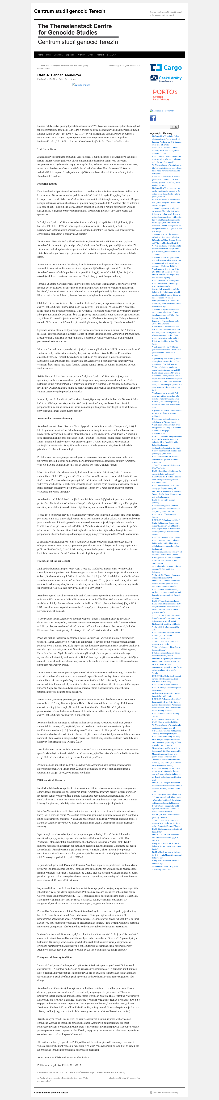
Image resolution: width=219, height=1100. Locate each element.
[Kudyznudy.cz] (162, 110)
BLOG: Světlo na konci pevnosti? (165, 684)
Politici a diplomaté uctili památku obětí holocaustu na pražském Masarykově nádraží (166, 546)
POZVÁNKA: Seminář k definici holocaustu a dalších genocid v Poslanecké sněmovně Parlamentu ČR (166, 583)
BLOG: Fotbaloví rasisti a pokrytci (165, 600)
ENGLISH (111, 54)
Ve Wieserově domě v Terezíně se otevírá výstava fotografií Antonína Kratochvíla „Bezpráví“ (166, 202)
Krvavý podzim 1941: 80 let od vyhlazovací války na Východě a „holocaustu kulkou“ (166, 560)
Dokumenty (72, 1072)
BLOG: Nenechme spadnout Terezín (166, 632)
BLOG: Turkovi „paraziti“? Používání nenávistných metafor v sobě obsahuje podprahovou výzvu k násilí (166, 159)
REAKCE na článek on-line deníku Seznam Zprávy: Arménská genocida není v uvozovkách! (167, 479)
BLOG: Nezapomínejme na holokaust (166, 794)
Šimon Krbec (70, 79)
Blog (48, 54)
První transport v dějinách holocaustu (166, 739)
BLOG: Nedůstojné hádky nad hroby (166, 736)
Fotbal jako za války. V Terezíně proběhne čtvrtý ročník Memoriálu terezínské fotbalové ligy (167, 303)
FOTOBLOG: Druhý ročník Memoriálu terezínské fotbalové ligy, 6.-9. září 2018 (166, 837)
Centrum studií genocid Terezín (69, 10)
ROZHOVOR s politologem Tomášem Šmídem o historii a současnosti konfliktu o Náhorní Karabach (166, 661)
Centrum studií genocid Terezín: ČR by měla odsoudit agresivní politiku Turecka (167, 670)
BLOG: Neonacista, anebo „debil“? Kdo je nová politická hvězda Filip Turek (165, 341)
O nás (90, 54)
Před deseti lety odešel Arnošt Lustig (166, 624)
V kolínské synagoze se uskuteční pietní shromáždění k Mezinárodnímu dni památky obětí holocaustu (166, 508)
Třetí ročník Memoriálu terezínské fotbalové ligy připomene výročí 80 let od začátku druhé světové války (166, 762)
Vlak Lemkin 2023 (159, 433)
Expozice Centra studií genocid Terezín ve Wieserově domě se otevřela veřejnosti (166, 413)
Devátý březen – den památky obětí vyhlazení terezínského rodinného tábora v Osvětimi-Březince (166, 808)
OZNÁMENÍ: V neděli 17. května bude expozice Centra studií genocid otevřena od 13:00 (165, 150)
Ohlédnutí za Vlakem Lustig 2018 (165, 866)
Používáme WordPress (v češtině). (166, 1092)
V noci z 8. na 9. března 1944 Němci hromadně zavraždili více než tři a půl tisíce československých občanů (166, 618)
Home (40, 54)
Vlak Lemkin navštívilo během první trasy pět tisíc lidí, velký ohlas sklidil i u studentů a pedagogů (166, 427)
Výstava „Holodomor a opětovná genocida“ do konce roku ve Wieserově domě (166, 404)
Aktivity (81, 54)
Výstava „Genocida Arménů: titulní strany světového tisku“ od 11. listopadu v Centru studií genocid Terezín (166, 823)
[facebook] (153, 120)
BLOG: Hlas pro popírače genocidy (165, 719)
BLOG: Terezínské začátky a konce (165, 540)
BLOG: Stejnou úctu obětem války (165, 589)
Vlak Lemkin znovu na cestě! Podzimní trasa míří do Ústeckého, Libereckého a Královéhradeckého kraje (166, 396)
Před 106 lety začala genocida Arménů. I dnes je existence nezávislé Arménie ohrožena (167, 595)
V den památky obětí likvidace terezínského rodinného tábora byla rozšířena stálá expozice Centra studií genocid (166, 800)
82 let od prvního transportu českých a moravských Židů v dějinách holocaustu (166, 569)
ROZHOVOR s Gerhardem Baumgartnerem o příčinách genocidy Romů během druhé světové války (166, 679)
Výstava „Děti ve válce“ (161, 638)
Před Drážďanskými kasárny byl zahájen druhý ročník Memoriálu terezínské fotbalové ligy (166, 855)
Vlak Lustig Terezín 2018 (161, 869)
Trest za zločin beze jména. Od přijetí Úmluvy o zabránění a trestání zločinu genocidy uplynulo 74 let (166, 450)
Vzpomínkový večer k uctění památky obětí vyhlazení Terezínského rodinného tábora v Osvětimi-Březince (166, 361)
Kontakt (100, 54)
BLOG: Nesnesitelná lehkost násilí (165, 456)
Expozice (70, 54)
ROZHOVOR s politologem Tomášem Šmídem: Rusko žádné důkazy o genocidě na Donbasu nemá (166, 494)
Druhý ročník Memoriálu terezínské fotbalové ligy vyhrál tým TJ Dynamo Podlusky (166, 846)
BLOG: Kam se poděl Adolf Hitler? (165, 722)
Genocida (58, 54)
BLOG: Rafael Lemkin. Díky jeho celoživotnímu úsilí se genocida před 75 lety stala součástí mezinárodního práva (167, 375)
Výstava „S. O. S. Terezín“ (162, 635)
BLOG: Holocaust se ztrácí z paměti (165, 280)
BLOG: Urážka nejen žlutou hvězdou (166, 537)
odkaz (99, 1072)
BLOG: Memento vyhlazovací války (166, 768)
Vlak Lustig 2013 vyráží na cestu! (124, 65)
